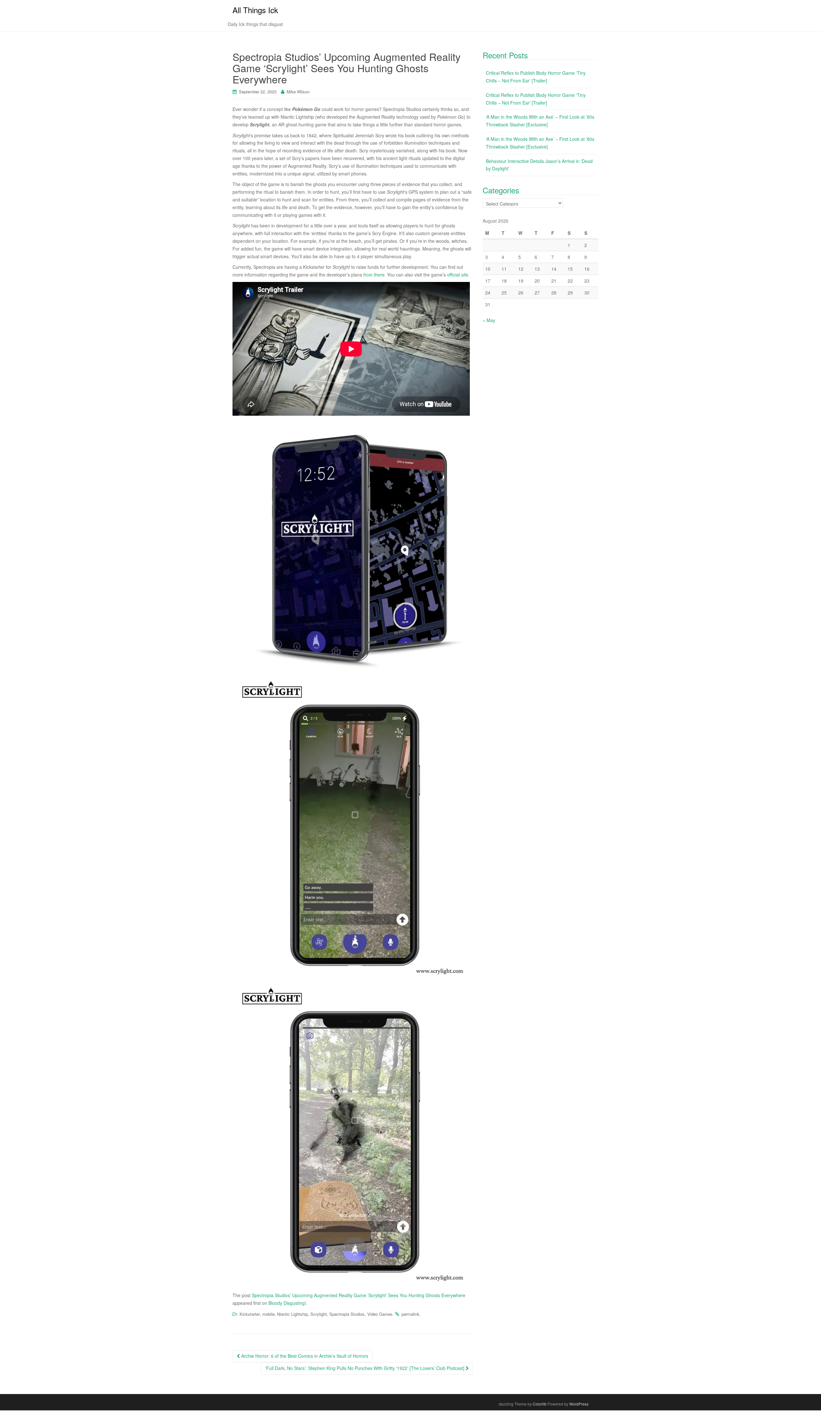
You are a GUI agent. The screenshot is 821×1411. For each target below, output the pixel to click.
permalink (410, 1314)
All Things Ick (255, 9)
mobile (268, 1314)
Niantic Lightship (292, 1314)
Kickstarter (250, 1314)
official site (457, 274)
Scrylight (318, 1314)
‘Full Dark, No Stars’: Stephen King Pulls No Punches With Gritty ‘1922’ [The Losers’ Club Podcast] (365, 1368)
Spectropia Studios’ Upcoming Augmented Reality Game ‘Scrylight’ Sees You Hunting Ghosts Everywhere (358, 1295)
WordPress (578, 1404)
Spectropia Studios (347, 1314)
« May (489, 320)
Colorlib (539, 1404)
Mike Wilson (298, 92)
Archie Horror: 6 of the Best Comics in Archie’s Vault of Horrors (304, 1356)
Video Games (380, 1314)
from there (374, 274)
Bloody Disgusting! (287, 1303)
